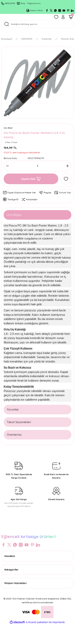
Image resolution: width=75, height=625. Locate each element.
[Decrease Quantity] (8, 166)
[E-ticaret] (37, 622)
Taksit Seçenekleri (19, 422)
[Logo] (37, 528)
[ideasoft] (17, 622)
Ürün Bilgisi (14, 215)
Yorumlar (13, 409)
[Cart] (71, 17)
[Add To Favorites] (66, 179)
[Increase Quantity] (66, 166)
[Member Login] (63, 17)
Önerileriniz (14, 434)
